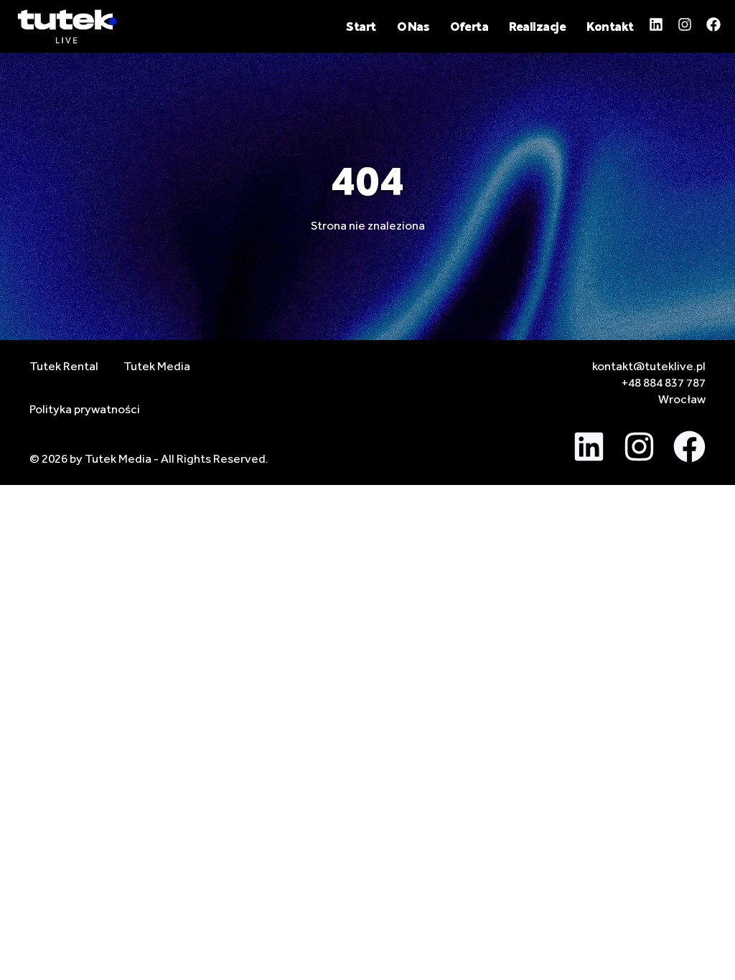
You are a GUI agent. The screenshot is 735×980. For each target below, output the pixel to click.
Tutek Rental (63, 366)
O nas (413, 26)
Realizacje (537, 26)
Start (361, 26)
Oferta (469, 26)
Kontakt (610, 26)
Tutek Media (156, 366)
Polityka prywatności (84, 409)
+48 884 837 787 (664, 382)
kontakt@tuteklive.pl (649, 366)
